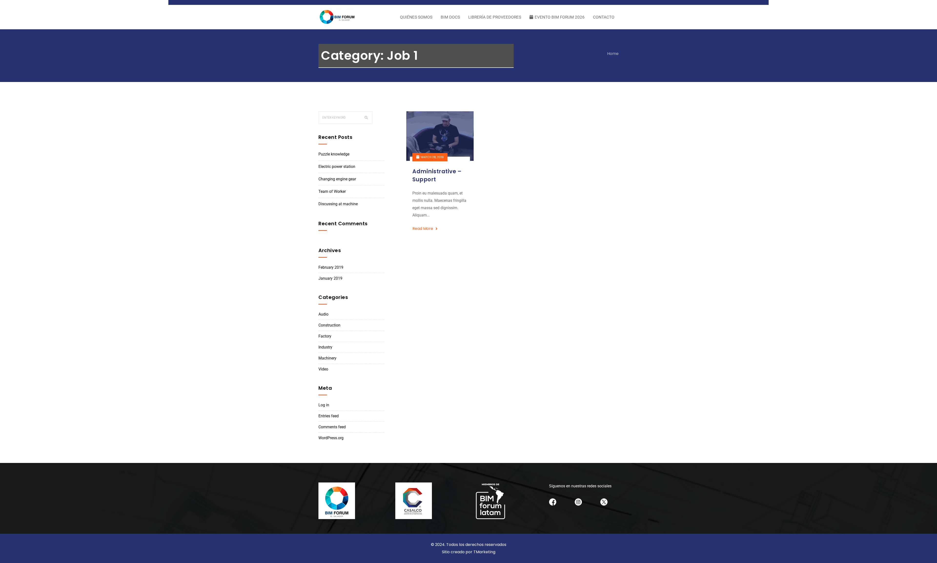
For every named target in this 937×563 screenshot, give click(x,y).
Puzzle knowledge (333, 154)
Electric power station (336, 166)
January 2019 (330, 278)
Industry (325, 347)
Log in (323, 405)
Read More (422, 228)
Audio (323, 314)
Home (613, 53)
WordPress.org (331, 438)
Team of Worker (332, 191)
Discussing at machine (338, 204)
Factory (324, 336)
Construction (329, 325)
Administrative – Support (436, 175)
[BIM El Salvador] (337, 17)
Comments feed (332, 427)
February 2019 (330, 267)
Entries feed (328, 416)
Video (323, 369)
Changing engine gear (337, 179)
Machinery (327, 358)
